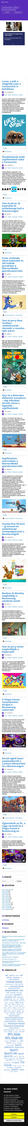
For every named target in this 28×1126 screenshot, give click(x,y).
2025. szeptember (7, 907)
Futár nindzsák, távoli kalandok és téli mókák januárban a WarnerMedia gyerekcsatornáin (12, 264)
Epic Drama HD (9, 995)
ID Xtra (16, 1006)
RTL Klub (14, 1034)
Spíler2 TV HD (12, 1058)
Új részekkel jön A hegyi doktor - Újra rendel (14, 943)
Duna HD (12, 992)
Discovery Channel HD (14, 988)
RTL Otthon (7, 1041)
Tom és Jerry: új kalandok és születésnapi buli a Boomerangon (13, 207)
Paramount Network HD (9, 1029)
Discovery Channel (16, 986)
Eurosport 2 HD (8, 999)
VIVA (11, 1071)
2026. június (5, 893)
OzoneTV (5, 1023)
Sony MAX (20, 1043)
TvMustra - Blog (10, 6)
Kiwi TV (9, 1007)
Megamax (14, 1011)
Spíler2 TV (6, 1058)
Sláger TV (14, 1043)
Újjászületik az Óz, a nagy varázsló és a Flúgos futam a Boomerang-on (13, 827)
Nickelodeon (21, 1021)
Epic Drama (19, 992)
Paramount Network (14, 1028)
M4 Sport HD (20, 1009)
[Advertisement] (14, 60)
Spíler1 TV (16, 1056)
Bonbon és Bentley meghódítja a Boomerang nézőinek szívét (13, 597)
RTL (23, 1030)
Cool (16, 984)
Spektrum (18, 1045)
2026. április (5, 896)
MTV (8, 1014)
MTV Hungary (12, 1014)
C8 (20, 977)
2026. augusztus (6, 890)
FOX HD (22, 1002)
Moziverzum (12, 1012)
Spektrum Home (19, 1047)
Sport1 (14, 1050)
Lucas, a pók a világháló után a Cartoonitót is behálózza (11, 85)
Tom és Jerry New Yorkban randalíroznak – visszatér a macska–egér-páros (13, 325)
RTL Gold (5, 1031)
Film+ (18, 999)
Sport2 (21, 1054)
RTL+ (18, 1041)
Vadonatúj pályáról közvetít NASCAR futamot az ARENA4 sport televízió (12, 950)
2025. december (6, 903)
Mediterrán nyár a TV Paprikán (10, 957)
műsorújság (18, 12)
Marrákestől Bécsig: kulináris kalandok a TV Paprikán (14, 937)
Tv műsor (7, 12)
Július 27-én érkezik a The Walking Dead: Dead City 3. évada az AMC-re (13, 940)
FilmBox (22, 999)
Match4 (5, 1011)
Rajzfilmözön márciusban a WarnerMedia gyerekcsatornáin (12, 462)
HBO (9, 1004)
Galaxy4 (5, 1004)
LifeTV (23, 1007)
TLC (14, 1060)
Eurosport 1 (18, 995)
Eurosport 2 (20, 997)
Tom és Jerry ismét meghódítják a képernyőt (13, 649)
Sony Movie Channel (10, 1045)
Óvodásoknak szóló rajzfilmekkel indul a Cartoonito (13, 159)
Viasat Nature (7, 1069)
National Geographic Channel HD (14, 1019)
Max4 (9, 1011)
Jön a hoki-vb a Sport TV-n (9, 959)
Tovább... (5, 148)
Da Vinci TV (7, 986)
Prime (17, 1029)
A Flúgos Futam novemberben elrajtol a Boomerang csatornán (11, 704)
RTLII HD (8, 1043)
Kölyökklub (14, 1007)
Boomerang (8, 151)
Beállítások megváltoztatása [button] (14, 1120)
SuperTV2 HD (9, 1060)
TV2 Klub (19, 1065)
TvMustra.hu (5, 928)
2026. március (6, 898)
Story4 (17, 1058)
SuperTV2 (21, 1058)
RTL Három (15, 1031)
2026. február (5, 899)
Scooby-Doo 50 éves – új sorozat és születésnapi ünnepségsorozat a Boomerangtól (13, 529)
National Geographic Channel (14, 1018)
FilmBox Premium (13, 1000)
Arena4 (17, 975)
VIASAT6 (22, 1070)
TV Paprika (15, 1062)
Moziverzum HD (19, 1012)
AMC (6, 975)
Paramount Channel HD (14, 1026)
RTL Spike (13, 1041)
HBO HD (18, 1004)
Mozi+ (23, 1011)
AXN (21, 975)
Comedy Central (14, 982)
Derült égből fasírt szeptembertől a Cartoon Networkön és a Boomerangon (14, 762)
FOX (17, 1003)
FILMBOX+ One (21, 1000)
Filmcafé (6, 1002)
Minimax (19, 1011)
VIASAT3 (14, 1070)
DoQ (21, 990)
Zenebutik (16, 1071)
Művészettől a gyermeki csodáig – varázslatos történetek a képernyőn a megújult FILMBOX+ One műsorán (12, 946)
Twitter (9, 95)
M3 (11, 1009)
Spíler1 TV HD (21, 1056)
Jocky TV (5, 1007)
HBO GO (13, 1004)
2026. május (5, 894)
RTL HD (10, 1031)
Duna (7, 992)
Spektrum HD (9, 1047)
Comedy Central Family (9, 984)
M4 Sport (15, 1009)
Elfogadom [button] (14, 1114)
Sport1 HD (10, 1053)
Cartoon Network (9, 315)
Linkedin (20, 95)
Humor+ (10, 1006)
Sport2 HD (8, 1056)
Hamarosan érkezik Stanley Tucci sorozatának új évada (11, 961)
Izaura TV (21, 1006)
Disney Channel (11, 990)
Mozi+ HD (7, 1012)
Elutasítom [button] (14, 1117)
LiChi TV (19, 1007)
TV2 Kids (14, 1065)
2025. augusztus (6, 909)
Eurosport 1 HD (10, 997)
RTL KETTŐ (21, 1031)
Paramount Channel (16, 1024)
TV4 (23, 1065)
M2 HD (8, 1009)
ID (13, 1006)
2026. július (5, 891)
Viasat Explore (10, 1067)
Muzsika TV (18, 1014)
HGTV (22, 1004)
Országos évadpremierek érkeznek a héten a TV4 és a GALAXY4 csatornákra (14, 965)
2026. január (5, 901)
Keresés (19, 881)
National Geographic (14, 1016)
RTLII (21, 1041)
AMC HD (11, 975)
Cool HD (21, 984)
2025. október (6, 906)
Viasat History (17, 1067)
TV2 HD (8, 1065)
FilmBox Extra (6, 1000)
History (6, 1006)
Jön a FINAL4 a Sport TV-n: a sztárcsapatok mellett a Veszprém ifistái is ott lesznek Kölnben (14, 954)
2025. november (6, 904)
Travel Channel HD (7, 1062)
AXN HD (9, 977)
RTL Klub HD (14, 1038)
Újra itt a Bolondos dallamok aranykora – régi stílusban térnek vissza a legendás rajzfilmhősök (14, 402)
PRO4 (20, 1029)
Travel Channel (19, 1060)
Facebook (14, 95)
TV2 (22, 1062)
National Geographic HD (10, 1021)
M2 (5, 1009)
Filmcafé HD (11, 1002)
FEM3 (14, 999)
